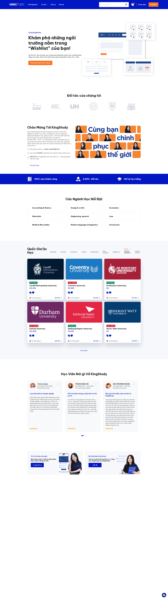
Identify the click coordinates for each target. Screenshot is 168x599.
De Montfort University (116, 286)
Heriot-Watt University (116, 329)
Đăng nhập (142, 4)
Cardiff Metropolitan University (43, 286)
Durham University (37, 329)
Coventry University (76, 286)
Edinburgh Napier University (80, 329)
